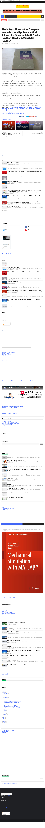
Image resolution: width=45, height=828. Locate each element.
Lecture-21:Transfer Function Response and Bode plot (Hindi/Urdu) (20, 474)
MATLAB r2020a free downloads (13, 206)
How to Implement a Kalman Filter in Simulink (16, 622)
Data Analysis (4, 611)
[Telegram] (37, 2)
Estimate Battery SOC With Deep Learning (8, 352)
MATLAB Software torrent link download (15, 497)
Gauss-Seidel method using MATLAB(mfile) (15, 488)
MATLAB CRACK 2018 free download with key (15, 460)
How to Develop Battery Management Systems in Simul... (10, 423)
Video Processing (5, 674)
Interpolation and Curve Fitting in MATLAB (8, 597)
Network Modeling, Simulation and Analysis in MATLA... (12, 703)
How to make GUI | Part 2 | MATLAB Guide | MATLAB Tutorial (18, 465)
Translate (8, 795)
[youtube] (42, 2)
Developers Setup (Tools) (6, 253)
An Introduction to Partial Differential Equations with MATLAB (35, 127)
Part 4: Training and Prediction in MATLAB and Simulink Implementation (21, 636)
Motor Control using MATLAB (6, 354)
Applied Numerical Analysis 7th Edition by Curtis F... (12, 707)
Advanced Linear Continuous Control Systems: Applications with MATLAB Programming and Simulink (17, 380)
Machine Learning (5, 606)
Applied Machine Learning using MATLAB (8, 613)
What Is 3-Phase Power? (6, 353)
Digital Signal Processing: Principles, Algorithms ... (12, 706)
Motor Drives (4, 425)
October (5, 696)
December (6, 693)
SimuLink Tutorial (5, 408)
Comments (5, 324)
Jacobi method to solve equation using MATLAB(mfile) (17, 492)
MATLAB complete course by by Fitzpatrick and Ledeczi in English (12, 406)
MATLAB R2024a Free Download (13, 162)
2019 (4, 722)
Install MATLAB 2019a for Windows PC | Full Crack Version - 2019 (19, 456)
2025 (4, 691)
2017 (4, 725)
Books (3, 507)
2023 (4, 717)
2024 (4, 692)
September (6, 697)
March (5, 714)
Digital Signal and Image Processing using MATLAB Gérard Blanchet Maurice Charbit (21, 126)
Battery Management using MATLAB (7, 424)
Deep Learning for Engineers (6, 614)
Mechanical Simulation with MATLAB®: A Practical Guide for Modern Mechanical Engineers (8, 127)
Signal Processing (5, 673)
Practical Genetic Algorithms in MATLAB (8, 598)
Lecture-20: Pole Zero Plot (12, 478)
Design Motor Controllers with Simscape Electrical (10, 422)
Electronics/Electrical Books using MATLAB (9, 508)
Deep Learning (4, 610)
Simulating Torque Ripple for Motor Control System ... (12, 701)
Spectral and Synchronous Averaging (10, 705)
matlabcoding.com (5, 807)
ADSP (11, 43)
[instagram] (43, 2)
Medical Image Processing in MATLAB (14, 185)
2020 (4, 721)
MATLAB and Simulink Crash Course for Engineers (9, 783)
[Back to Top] (43, 821)
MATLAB (10, 119)
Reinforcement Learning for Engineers (8, 612)
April (5, 713)
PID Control (4, 355)
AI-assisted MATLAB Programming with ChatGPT (16, 664)
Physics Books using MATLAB (6, 510)
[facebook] (39, 2)
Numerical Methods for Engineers (13, 640)
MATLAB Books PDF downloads (7, 509)
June (5, 710)
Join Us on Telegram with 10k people (8, 730)
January (5, 715)
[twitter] (40, 2)
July (5, 709)
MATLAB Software (5, 731)
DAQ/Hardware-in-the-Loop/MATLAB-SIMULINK (11, 702)
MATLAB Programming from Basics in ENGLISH (9, 407)
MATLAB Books (15, 43)
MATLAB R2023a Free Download (13, 167)
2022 (4, 718)
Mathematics (32, 124)
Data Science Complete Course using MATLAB (9, 413)
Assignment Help (5, 360)
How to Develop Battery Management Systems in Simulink (11, 412)
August (5, 698)
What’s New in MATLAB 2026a (12, 181)
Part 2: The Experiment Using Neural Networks (16, 627)
